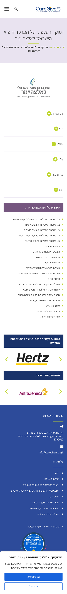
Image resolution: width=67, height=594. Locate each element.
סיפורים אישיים (53, 305)
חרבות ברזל (54, 278)
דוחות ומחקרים (53, 246)
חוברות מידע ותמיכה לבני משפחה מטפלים (39, 273)
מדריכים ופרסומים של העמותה (45, 300)
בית (63, 47)
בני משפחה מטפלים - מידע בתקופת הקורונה (38, 235)
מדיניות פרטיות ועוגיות (48, 514)
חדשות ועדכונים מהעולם (48, 257)
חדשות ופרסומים (52, 262)
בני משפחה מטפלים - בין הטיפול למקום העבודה (36, 219)
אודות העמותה (51, 479)
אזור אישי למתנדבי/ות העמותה (44, 508)
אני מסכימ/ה (34, 576)
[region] (33, 572)
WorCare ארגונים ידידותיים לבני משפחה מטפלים (35, 490)
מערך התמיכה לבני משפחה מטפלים (41, 484)
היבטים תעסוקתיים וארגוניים (46, 251)
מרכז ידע (54, 496)
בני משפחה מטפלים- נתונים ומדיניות (42, 240)
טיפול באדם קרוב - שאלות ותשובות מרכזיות (39, 284)
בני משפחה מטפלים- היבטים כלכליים (42, 230)
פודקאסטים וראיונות (50, 316)
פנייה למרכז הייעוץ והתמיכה (45, 502)
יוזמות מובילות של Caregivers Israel (41, 289)
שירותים (54, 47)
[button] (16, 9)
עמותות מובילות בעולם (49, 311)
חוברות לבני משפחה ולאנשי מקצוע (43, 268)
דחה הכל (33, 586)
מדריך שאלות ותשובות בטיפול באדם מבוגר (39, 295)
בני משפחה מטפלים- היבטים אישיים (42, 224)
